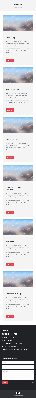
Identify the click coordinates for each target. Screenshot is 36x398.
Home (15, 7)
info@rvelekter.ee (11, 346)
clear (32, 382)
